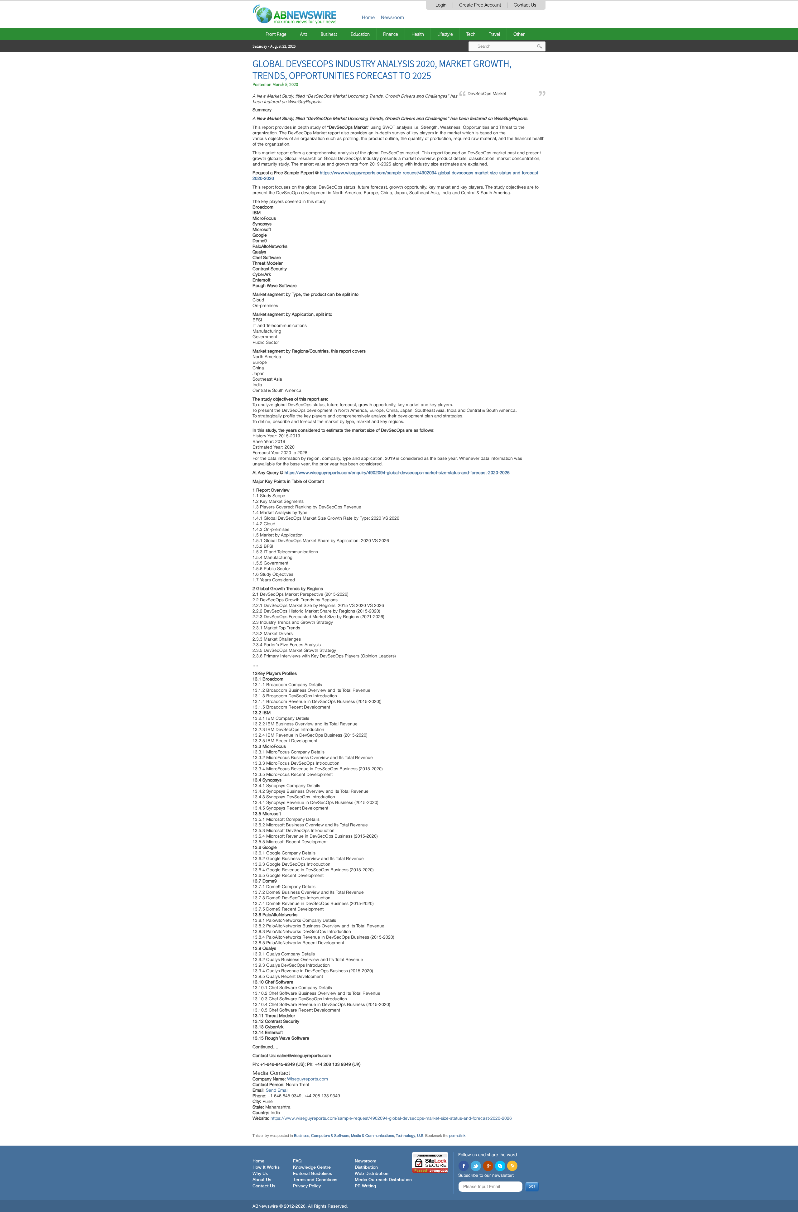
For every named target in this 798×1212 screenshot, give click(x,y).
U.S (420, 1135)
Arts (303, 34)
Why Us (260, 1173)
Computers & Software (330, 1135)
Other (519, 34)
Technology (405, 1135)
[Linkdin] (488, 1166)
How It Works (266, 1167)
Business (329, 34)
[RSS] (512, 1166)
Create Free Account (480, 5)
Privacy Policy (307, 1186)
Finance (390, 34)
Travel (494, 34)
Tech (470, 34)
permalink (457, 1135)
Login (440, 5)
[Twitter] (475, 1166)
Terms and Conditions (315, 1180)
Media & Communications (372, 1135)
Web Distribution (371, 1173)
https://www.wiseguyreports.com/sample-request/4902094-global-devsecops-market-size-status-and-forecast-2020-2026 (391, 1118)
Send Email (277, 1090)
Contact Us (525, 5)
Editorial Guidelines (312, 1173)
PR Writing (365, 1186)
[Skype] (500, 1166)
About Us (261, 1180)
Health (417, 34)
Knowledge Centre (312, 1167)
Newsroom (392, 17)
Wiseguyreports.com (307, 1078)
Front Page (276, 34)
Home (368, 17)
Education (360, 34)
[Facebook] (463, 1166)
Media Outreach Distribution (383, 1180)
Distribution (366, 1167)
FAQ (297, 1161)
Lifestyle (445, 34)
